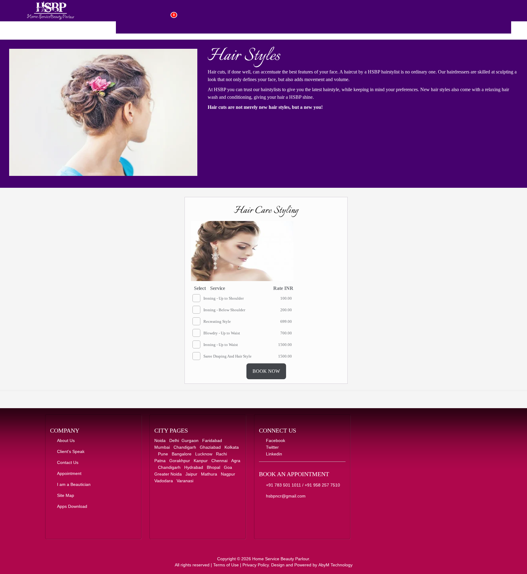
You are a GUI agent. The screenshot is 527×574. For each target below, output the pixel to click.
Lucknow (203, 453)
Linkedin (272, 453)
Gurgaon (190, 440)
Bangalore (182, 453)
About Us (64, 440)
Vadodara (163, 480)
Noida (160, 440)
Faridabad (212, 440)
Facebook (273, 440)
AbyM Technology (335, 564)
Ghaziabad (210, 447)
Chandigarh (185, 447)
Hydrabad (193, 467)
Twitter (270, 447)
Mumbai (162, 447)
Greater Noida (168, 474)
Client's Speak (68, 451)
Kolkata (231, 447)
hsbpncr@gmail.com (284, 496)
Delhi (174, 440)
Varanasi (185, 480)
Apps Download (70, 506)
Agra (235, 460)
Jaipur (191, 474)
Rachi (221, 453)
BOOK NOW (266, 371)
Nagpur (228, 474)
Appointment (67, 473)
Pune (163, 453)
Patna (160, 460)
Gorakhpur (179, 460)
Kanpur (201, 460)
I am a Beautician (72, 484)
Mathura (209, 474)
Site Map (63, 495)
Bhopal (213, 467)
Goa (228, 467)
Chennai (219, 460)
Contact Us (65, 462)
